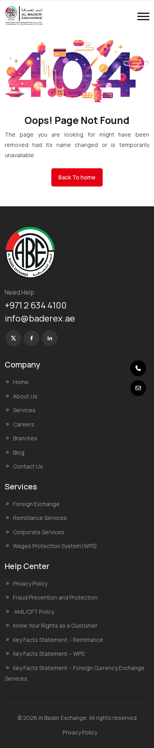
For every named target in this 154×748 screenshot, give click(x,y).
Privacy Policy (30, 583)
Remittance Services (40, 518)
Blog (18, 452)
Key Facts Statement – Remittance (58, 639)
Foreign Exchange (36, 504)
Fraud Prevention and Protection (55, 597)
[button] (143, 16)
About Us (25, 396)
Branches (25, 438)
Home (21, 382)
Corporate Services (38, 532)
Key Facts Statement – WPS (49, 653)
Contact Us (28, 466)
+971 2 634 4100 (36, 305)
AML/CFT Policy (33, 611)
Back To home (77, 177)
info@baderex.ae (40, 318)
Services (24, 410)
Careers (23, 424)
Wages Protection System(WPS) (55, 546)
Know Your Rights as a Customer (55, 625)
